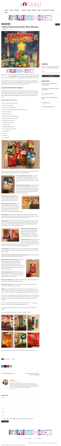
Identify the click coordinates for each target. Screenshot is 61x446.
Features (24, 10)
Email (43, 71)
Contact (35, 442)
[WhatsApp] (11, 366)
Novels (39, 10)
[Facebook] (2, 366)
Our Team (39, 442)
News (6, 10)
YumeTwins (5, 76)
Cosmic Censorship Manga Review (48, 106)
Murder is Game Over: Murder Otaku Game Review (50, 98)
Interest (11, 10)
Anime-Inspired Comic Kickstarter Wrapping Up (32, 374)
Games (52, 10)
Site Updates (55, 442)
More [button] (6, 12)
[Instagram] (13, 389)
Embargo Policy (44, 442)
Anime (29, 10)
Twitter (37, 350)
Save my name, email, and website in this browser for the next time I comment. (18, 418)
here (31, 302)
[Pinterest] (8, 366)
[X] (5, 366)
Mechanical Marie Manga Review (48, 93)
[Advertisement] (20, 354)
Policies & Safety (30, 442)
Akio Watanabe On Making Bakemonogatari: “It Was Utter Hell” (50, 89)
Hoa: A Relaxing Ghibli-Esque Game (8, 373)
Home (2, 22)
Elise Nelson (4, 29)
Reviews (16, 10)
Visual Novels (45, 10)
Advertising (50, 442)
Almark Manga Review (46, 102)
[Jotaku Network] (30, 4)
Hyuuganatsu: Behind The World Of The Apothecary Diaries (49, 84)
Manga (34, 10)
